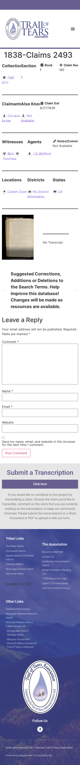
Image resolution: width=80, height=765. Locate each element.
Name (7, 391)
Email (7, 406)
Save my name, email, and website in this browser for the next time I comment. (38, 443)
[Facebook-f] (40, 729)
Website (8, 422)
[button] (73, 28)
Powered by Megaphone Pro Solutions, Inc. (29, 755)
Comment (10, 341)
